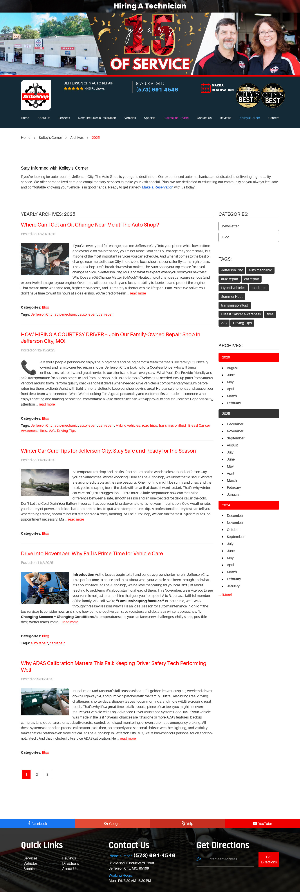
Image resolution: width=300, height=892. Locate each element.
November (235, 431)
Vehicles (130, 118)
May (230, 382)
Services (64, 118)
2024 (226, 505)
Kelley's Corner (250, 118)
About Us (44, 118)
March (232, 396)
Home (25, 118)
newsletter (230, 226)
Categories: (233, 214)
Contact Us (204, 118)
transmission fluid (172, 426)
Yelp (189, 824)
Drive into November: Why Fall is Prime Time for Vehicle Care (92, 554)
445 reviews (95, 88)
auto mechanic (66, 314)
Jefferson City (41, 314)
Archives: (231, 345)
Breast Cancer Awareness (241, 314)
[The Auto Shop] (36, 95)
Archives (76, 138)
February (234, 403)
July (230, 452)
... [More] (225, 595)
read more (138, 293)
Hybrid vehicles (128, 426)
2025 (96, 138)
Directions (70, 863)
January (233, 495)
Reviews (225, 118)
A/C (52, 431)
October (233, 530)
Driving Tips (66, 431)
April (230, 389)
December (235, 424)
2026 (226, 357)
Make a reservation (223, 87)
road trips (149, 426)
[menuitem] (25, 118)
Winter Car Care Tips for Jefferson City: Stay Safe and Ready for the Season (108, 451)
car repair (106, 314)
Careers (273, 118)
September (235, 438)
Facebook (39, 824)
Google (115, 824)
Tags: (225, 259)
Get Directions (269, 859)
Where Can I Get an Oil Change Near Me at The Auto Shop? (90, 225)
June (231, 375)
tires (43, 431)
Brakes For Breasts (175, 118)
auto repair (88, 314)
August (232, 368)
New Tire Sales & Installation (97, 118)
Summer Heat (232, 297)
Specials (149, 118)
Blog (45, 307)
